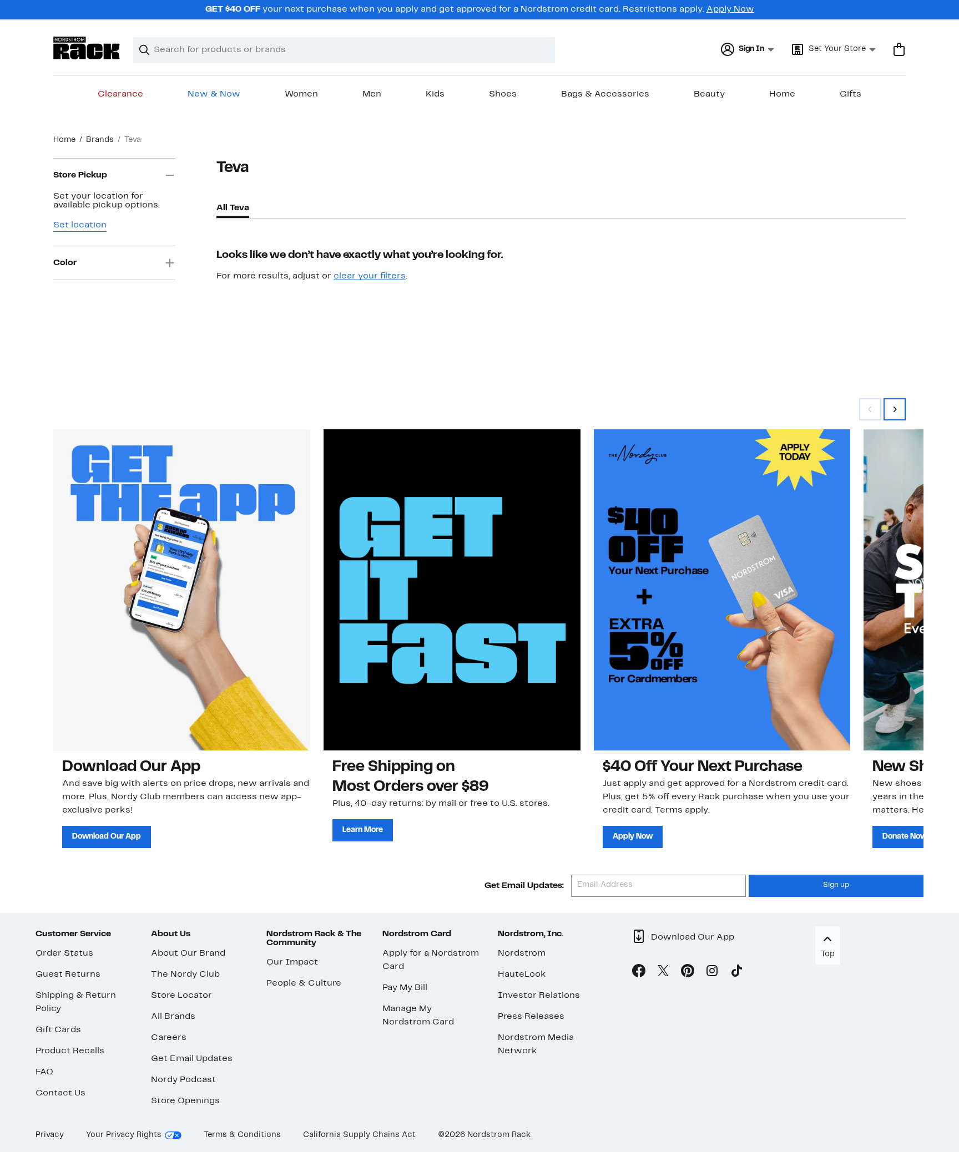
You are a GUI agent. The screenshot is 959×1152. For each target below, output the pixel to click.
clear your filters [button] (370, 276)
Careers (168, 1038)
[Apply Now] (722, 589)
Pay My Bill (404, 988)
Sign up (836, 885)
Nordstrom (522, 953)
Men (371, 94)
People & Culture (303, 983)
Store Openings (185, 1101)
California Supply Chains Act (359, 1135)
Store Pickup (80, 175)
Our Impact (292, 962)
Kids (435, 94)
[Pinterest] (687, 973)
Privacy (50, 1135)
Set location (80, 225)
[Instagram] (712, 973)
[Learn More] (452, 589)
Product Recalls (70, 1051)
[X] (663, 973)
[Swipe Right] (895, 409)
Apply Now (730, 9)
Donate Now (904, 836)
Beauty (709, 94)
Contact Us (60, 1093)
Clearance (120, 94)
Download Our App (106, 836)
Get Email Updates (192, 1059)
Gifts (850, 94)
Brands (100, 140)
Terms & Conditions (242, 1135)
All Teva (232, 208)
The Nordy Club (185, 974)
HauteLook (522, 974)
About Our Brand (188, 953)
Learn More (362, 830)
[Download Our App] (181, 589)
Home (782, 94)
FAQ (44, 1072)
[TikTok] (736, 973)
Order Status (64, 953)
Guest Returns (68, 974)
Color (65, 263)
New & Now (214, 94)
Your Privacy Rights (123, 1135)
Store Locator (181, 995)
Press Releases (531, 1017)
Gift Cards (58, 1030)
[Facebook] (638, 973)
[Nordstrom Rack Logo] (86, 48)
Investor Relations (539, 995)
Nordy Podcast (183, 1080)
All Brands (173, 1017)
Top (828, 954)
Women (301, 94)
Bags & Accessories (605, 94)
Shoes (503, 94)
